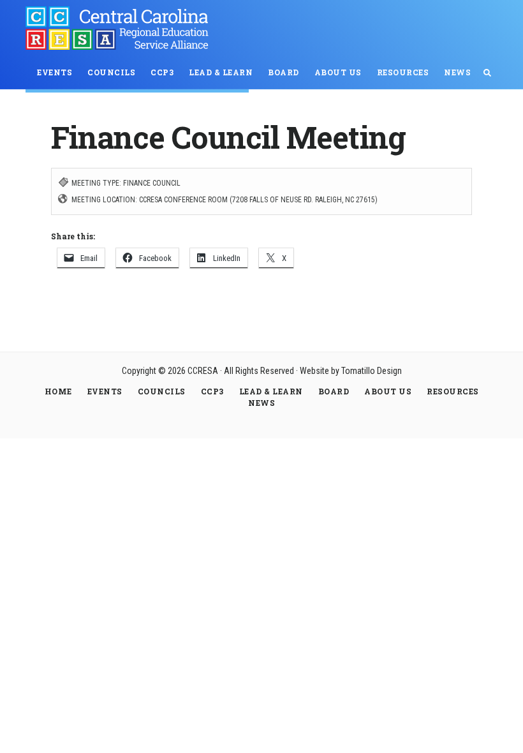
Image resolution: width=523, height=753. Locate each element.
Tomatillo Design (371, 371)
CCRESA (121, 28)
